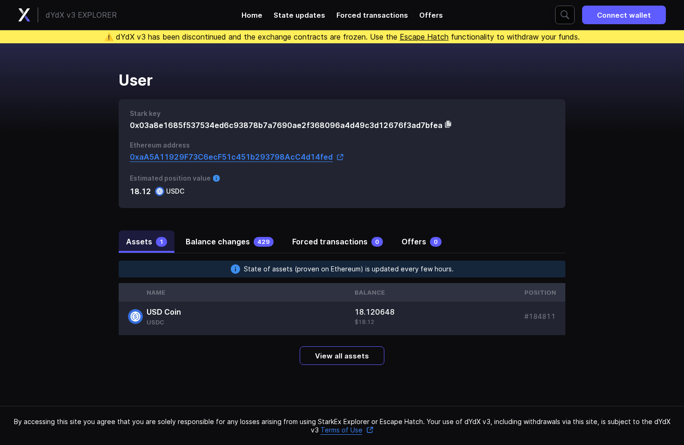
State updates (299, 15)
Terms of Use (341, 430)
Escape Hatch (424, 36)
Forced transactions (372, 15)
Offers (431, 15)
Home (251, 15)
